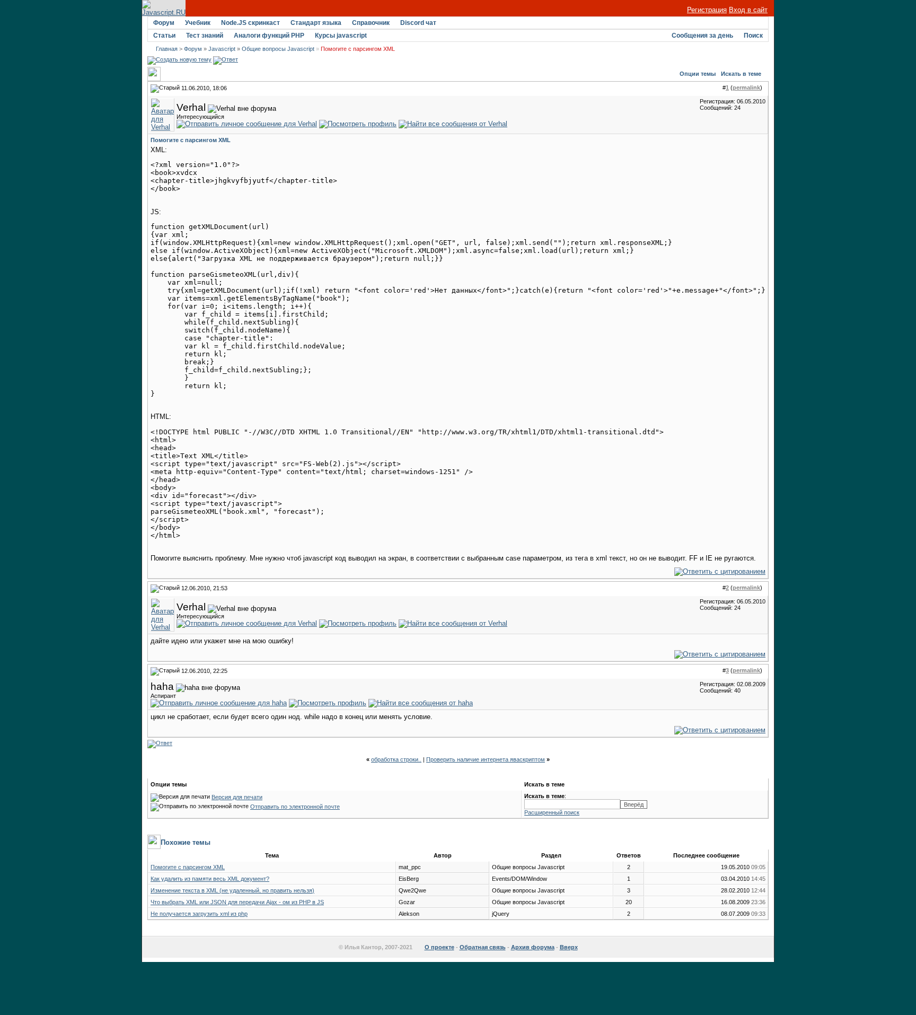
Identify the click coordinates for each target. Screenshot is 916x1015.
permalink (746, 87)
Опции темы (698, 74)
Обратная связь (483, 947)
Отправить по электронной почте (295, 806)
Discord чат (418, 23)
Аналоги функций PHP (269, 35)
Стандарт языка (315, 23)
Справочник (371, 23)
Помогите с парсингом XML (188, 867)
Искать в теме (741, 74)
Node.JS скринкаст (250, 23)
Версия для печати (237, 797)
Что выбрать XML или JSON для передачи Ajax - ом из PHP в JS (237, 902)
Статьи (164, 35)
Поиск (753, 35)
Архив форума (532, 947)
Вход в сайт (748, 10)
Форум (163, 23)
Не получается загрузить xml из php (199, 914)
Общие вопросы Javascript (278, 49)
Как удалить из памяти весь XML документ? (210, 879)
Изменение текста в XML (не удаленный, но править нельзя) (232, 890)
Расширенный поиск (551, 812)
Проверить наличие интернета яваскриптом (485, 759)
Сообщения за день (702, 35)
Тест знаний (204, 35)
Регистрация (707, 10)
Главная (167, 49)
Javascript (221, 49)
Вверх (569, 947)
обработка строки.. (396, 759)
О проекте (439, 947)
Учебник (197, 23)
